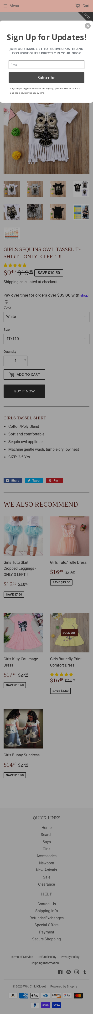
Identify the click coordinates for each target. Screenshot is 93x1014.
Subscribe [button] (46, 77)
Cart (85, 6)
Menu (14, 6)
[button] (88, 26)
